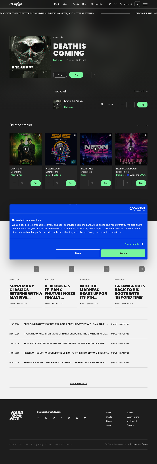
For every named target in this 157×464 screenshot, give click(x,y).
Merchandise (97, 4)
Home (108, 412)
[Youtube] (85, 418)
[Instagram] (69, 418)
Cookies (13, 444)
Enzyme (70, 60)
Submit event (133, 417)
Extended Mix (52, 172)
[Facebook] (38, 418)
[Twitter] (46, 418)
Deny (78, 253)
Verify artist (132, 421)
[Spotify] (77, 418)
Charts (66, 4)
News (84, 4)
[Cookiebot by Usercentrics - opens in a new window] (131, 209)
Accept (123, 253)
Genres (109, 421)
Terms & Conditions (63, 444)
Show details (132, 244)
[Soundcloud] (62, 418)
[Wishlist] (110, 4)
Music (57, 4)
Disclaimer (23, 444)
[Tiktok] (54, 418)
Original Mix (16, 172)
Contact (130, 425)
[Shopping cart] (115, 4)
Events (76, 4)
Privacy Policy (37, 444)
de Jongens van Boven (137, 444)
